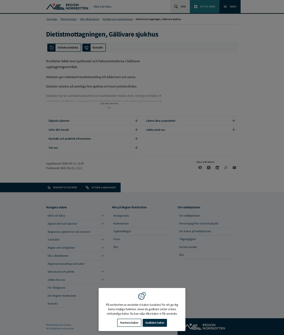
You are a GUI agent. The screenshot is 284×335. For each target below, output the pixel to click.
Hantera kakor (129, 322)
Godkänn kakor (154, 322)
